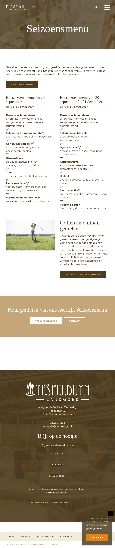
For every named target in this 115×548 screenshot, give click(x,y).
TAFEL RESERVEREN (22, 84)
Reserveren (97, 538)
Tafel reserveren (46, 321)
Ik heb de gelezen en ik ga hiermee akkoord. (56, 491)
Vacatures (26, 536)
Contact (74, 321)
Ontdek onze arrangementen (83, 274)
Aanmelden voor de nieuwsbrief (50, 502)
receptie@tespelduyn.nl (57, 426)
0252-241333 (57, 422)
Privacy (54, 544)
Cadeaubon (65, 536)
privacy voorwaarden (52, 489)
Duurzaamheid (45, 536)
